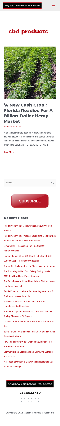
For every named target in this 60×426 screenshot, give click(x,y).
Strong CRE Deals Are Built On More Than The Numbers (29, 266)
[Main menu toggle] (53, 5)
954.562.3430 (30, 393)
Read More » (9, 152)
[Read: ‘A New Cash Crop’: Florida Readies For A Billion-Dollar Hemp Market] (30, 72)
